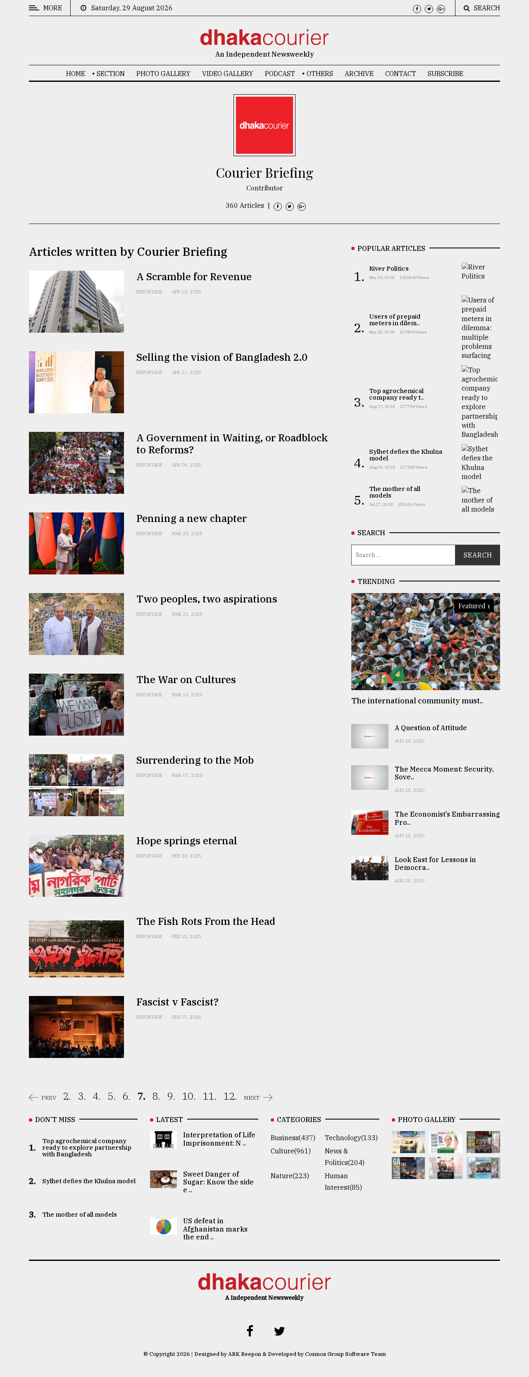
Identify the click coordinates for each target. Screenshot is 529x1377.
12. (230, 1096)
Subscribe (445, 73)
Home (75, 73)
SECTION (111, 73)
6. (126, 1096)
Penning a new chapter (191, 518)
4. (97, 1096)
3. (82, 1096)
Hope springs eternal (186, 840)
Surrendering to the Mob (195, 760)
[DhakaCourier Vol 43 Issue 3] (483, 1147)
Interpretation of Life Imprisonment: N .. (219, 1139)
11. (210, 1096)
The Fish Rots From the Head (205, 921)
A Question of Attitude (431, 728)
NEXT (252, 1097)
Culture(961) (291, 1151)
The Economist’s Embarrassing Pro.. (447, 818)
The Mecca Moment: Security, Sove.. (444, 773)
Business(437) (293, 1138)
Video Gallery (227, 73)
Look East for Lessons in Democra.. (435, 863)
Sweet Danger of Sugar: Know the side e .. (218, 1182)
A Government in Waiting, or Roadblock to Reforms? (232, 443)
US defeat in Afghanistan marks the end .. (215, 1229)
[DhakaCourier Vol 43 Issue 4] (445, 1147)
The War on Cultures (186, 679)
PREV (48, 1097)
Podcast (280, 73)
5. (111, 1096)
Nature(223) (290, 1176)
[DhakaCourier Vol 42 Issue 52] (483, 1173)
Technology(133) (351, 1138)
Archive (359, 73)
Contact (400, 73)
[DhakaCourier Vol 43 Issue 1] (445, 1173)
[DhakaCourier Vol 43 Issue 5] (408, 1147)
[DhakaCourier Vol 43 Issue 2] (408, 1173)
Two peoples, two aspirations (206, 598)
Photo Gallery (163, 73)
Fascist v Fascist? (177, 1001)
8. (156, 1096)
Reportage (149, 292)
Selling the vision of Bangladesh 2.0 (221, 357)
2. (67, 1096)
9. (171, 1096)
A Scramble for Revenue (194, 276)
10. (189, 1096)
